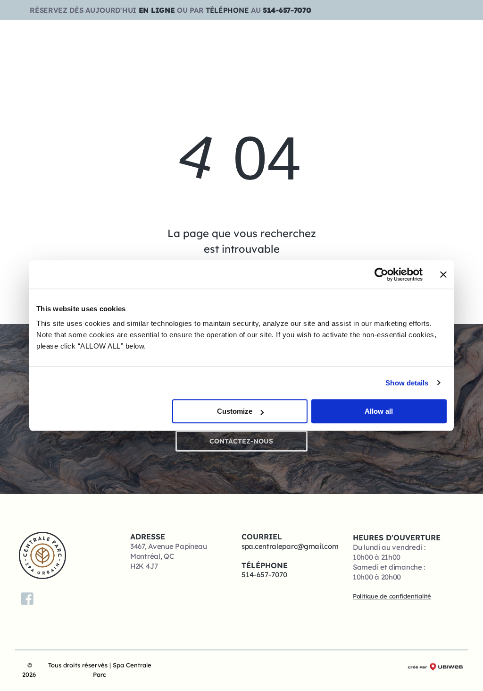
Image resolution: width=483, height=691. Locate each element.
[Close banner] (443, 274)
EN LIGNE (157, 10)
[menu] (462, 30)
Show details (406, 383)
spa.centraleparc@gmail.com (290, 546)
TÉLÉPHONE (227, 10)
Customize (234, 411)
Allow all (379, 411)
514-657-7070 (287, 10)
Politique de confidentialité (392, 596)
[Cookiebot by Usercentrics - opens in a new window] (381, 274)
